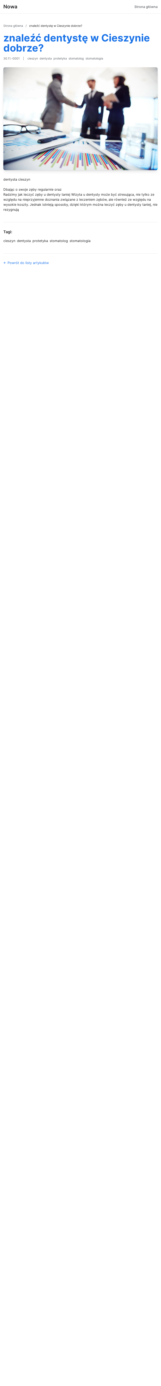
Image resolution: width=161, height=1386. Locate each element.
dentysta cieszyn (16, 179)
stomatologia (94, 58)
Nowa (10, 7)
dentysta (46, 58)
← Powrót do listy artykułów (26, 263)
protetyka (60, 58)
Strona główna (146, 7)
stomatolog (76, 58)
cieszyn (32, 58)
